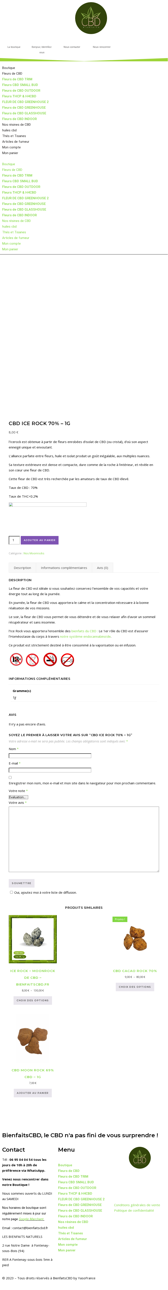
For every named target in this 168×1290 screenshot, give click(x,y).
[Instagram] (143, 1178)
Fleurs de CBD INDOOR (19, 119)
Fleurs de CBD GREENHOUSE (24, 108)
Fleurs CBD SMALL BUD (20, 85)
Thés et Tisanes (14, 136)
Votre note (18, 790)
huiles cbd (9, 130)
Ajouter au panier (40, 540)
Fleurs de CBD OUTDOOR (21, 91)
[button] (145, 42)
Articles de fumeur (15, 142)
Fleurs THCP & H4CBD (19, 96)
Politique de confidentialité (134, 1210)
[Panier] (134, 44)
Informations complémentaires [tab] (64, 567)
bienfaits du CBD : (84, 631)
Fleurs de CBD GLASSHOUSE (24, 113)
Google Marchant (31, 1219)
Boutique (8, 68)
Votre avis (18, 802)
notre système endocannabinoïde (85, 636)
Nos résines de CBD (16, 125)
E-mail (15, 763)
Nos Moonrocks (34, 553)
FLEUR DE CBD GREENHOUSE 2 (25, 102)
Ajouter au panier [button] (33, 1092)
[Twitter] (131, 1178)
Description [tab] (22, 567)
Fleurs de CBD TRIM (17, 79)
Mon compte (11, 147)
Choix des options (33, 1000)
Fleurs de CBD (12, 74)
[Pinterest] (154, 1178)
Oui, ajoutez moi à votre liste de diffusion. (45, 892)
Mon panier (10, 153)
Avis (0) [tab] (102, 567)
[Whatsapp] (119, 1190)
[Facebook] (119, 1178)
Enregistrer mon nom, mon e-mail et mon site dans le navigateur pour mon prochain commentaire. (82, 783)
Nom (14, 749)
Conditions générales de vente (137, 1205)
